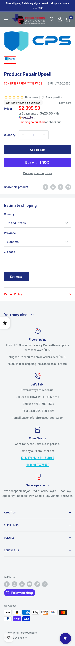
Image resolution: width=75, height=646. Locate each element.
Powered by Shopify (15, 637)
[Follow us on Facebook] (7, 584)
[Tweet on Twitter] (60, 187)
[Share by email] (68, 187)
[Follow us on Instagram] (14, 584)
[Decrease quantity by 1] (23, 135)
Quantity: (10, 135)
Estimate (16, 276)
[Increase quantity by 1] (44, 135)
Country (9, 214)
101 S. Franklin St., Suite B (37, 457)
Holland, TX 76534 (37, 464)
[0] (67, 19)
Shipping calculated (32, 122)
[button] (45, 115)
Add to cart (37, 149)
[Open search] (52, 19)
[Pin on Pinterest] (53, 187)
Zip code (9, 252)
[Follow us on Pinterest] (22, 584)
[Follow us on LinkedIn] (45, 584)
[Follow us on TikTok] (37, 584)
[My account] (60, 19)
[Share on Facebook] (45, 187)
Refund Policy (13, 294)
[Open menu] (6, 19)
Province (10, 233)
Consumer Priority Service (23, 83)
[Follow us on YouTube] (29, 584)
